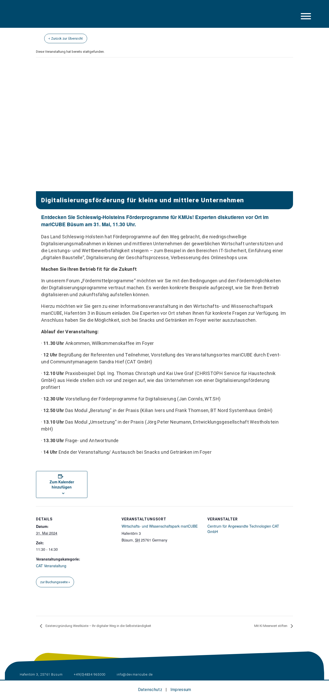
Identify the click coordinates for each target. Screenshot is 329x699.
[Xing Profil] (52, 17)
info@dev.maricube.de (134, 674)
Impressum (180, 689)
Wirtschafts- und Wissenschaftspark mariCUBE (160, 526)
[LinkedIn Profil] (38, 17)
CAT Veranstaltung (51, 565)
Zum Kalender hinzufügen (62, 484)
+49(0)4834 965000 (89, 674)
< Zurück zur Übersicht (65, 38)
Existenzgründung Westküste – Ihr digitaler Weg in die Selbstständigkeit (98, 626)
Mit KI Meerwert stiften (271, 626)
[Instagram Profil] (25, 17)
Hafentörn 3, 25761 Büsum (40, 674)
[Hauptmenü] (306, 16)
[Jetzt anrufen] (64, 17)
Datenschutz (150, 689)
